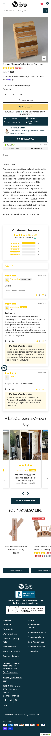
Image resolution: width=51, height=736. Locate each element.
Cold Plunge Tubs (36, 642)
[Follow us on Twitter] (11, 700)
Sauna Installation (36, 637)
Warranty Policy (10, 634)
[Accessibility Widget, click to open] (4, 368)
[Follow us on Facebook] (5, 700)
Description (9, 164)
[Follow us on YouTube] (5, 705)
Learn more (25, 114)
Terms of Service (11, 656)
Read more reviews (25, 500)
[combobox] (23, 10)
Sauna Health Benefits (34, 626)
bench (34, 198)
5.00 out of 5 (31, 235)
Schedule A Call (25, 139)
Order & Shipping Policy (11, 640)
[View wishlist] (41, 5)
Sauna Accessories (36, 646)
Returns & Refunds (11, 651)
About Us (7, 624)
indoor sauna (9, 175)
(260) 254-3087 (10, 672)
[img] (10, 275)
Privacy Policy (9, 646)
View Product (16, 570)
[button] (9, 68)
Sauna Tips (33, 651)
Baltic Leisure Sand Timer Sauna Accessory (16, 548)
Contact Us (8, 629)
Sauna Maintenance (37, 632)
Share (5, 155)
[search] (45, 10)
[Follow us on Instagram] (16, 700)
